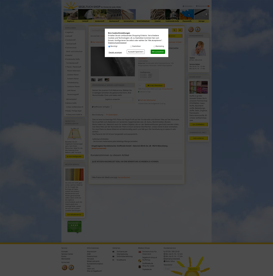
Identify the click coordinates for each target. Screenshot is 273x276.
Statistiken (136, 46)
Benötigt (113, 46)
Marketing (160, 46)
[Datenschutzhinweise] (117, 43)
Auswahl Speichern (135, 52)
